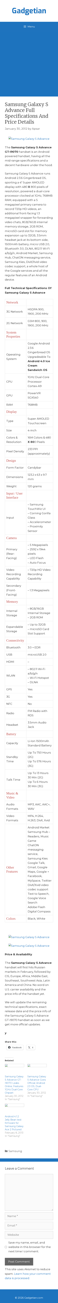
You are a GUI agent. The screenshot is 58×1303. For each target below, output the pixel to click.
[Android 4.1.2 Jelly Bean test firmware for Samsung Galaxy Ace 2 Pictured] (14, 1109)
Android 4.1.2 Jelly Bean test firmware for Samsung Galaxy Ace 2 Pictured (14, 1123)
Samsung (15, 1151)
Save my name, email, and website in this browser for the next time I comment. (29, 1247)
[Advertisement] (29, 62)
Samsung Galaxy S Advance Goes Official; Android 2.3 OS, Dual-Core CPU (36, 1083)
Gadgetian (29, 11)
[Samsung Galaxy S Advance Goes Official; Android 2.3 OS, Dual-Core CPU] (37, 1069)
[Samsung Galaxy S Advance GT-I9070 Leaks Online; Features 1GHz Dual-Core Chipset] (14, 1069)
